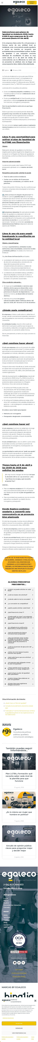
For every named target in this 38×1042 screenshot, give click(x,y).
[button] (35, 1001)
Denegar (19, 1028)
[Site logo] (19, 2)
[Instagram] (19, 963)
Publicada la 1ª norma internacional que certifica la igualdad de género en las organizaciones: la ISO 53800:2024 (20, 712)
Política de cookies (19, 976)
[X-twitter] (23, 963)
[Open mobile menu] (2, 2)
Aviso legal (19, 969)
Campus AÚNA (31, 2)
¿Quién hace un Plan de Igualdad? (15, 703)
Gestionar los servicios (8, 1018)
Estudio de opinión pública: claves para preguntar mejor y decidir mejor (19, 848)
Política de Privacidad (19, 973)
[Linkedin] (15, 963)
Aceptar (19, 1023)
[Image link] (19, 942)
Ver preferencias (19, 1033)
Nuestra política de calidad (19, 958)
